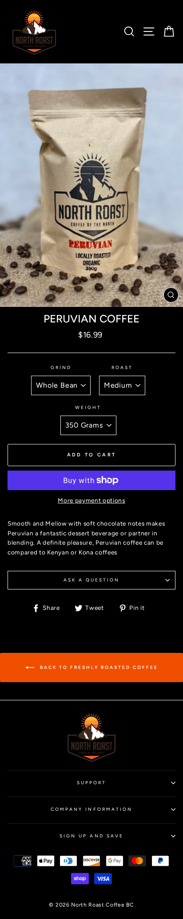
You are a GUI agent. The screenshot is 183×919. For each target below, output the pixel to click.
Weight (88, 407)
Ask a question (92, 580)
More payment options (91, 500)
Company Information (91, 809)
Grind (61, 367)
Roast (122, 367)
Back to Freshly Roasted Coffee (98, 667)
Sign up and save (91, 836)
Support (91, 782)
